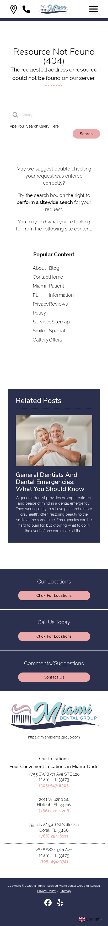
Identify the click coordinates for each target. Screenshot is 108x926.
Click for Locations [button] (54, 595)
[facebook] (48, 904)
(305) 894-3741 (54, 861)
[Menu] (94, 9)
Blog (54, 268)
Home (56, 277)
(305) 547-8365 (54, 785)
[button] (13, 9)
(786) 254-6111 (53, 836)
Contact (41, 277)
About (39, 268)
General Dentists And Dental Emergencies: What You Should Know (50, 481)
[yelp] (60, 904)
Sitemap (61, 321)
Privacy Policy (46, 891)
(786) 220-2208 (54, 810)
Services (42, 321)
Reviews (58, 304)
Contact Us (54, 677)
